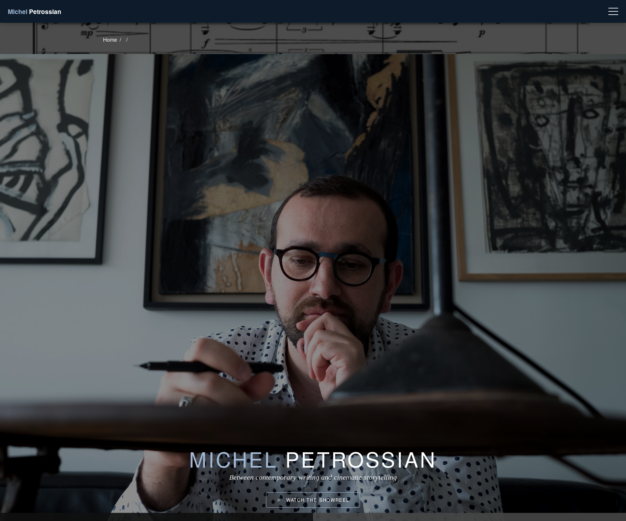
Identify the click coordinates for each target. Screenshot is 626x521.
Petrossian (34, 11)
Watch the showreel (316, 500)
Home (110, 39)
